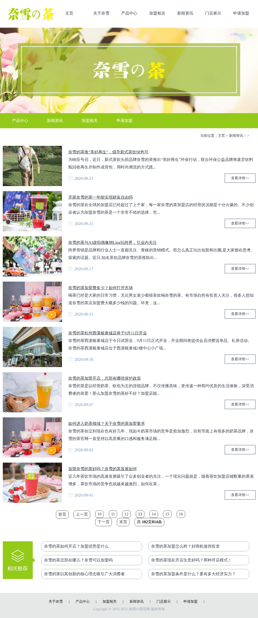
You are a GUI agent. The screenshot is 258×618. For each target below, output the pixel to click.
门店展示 (213, 13)
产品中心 (129, 13)
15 (167, 514)
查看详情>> (240, 178)
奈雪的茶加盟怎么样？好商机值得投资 (185, 546)
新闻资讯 (185, 13)
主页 (69, 13)
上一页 (82, 514)
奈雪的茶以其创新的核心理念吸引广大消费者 (84, 574)
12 (126, 514)
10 (100, 514)
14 (154, 514)
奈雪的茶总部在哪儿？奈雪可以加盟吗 (78, 560)
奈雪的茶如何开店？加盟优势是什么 (76, 546)
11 (113, 514)
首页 (62, 514)
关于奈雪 (101, 13)
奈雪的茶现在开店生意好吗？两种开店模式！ (191, 560)
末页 (123, 522)
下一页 (104, 522)
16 (181, 514)
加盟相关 (157, 13)
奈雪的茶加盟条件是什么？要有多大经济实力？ (193, 574)
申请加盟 (241, 13)
